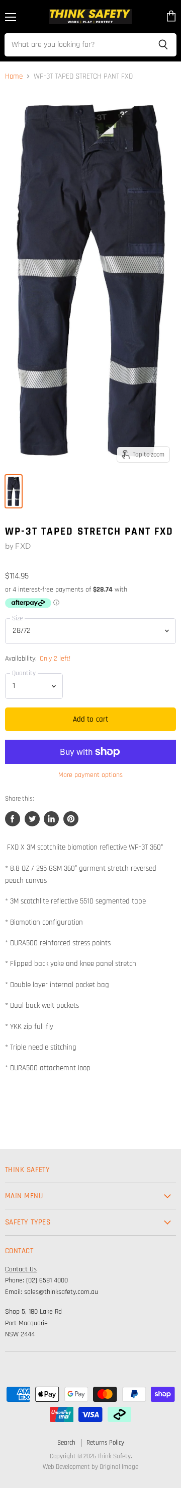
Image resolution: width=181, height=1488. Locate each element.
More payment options (90, 775)
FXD (22, 546)
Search (66, 1443)
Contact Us (21, 1269)
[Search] (163, 44)
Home (14, 76)
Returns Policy (105, 1443)
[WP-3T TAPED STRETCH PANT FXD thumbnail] (14, 491)
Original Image (119, 1467)
